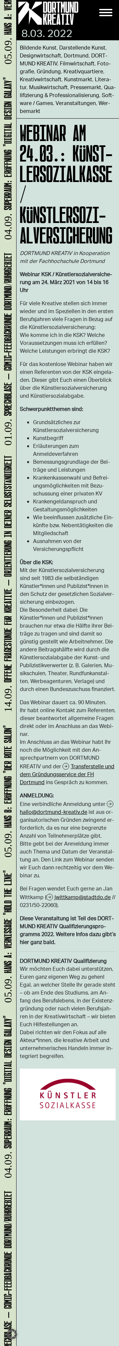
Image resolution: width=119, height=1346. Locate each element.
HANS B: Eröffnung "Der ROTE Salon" (6, 794)
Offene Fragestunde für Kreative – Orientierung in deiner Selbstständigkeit (6, 586)
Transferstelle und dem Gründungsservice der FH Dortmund (67, 774)
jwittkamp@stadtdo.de (83, 896)
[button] (12, 1334)
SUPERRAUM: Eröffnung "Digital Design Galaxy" (6, 1099)
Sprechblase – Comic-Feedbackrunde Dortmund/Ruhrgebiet (6, 351)
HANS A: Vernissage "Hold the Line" (6, 939)
